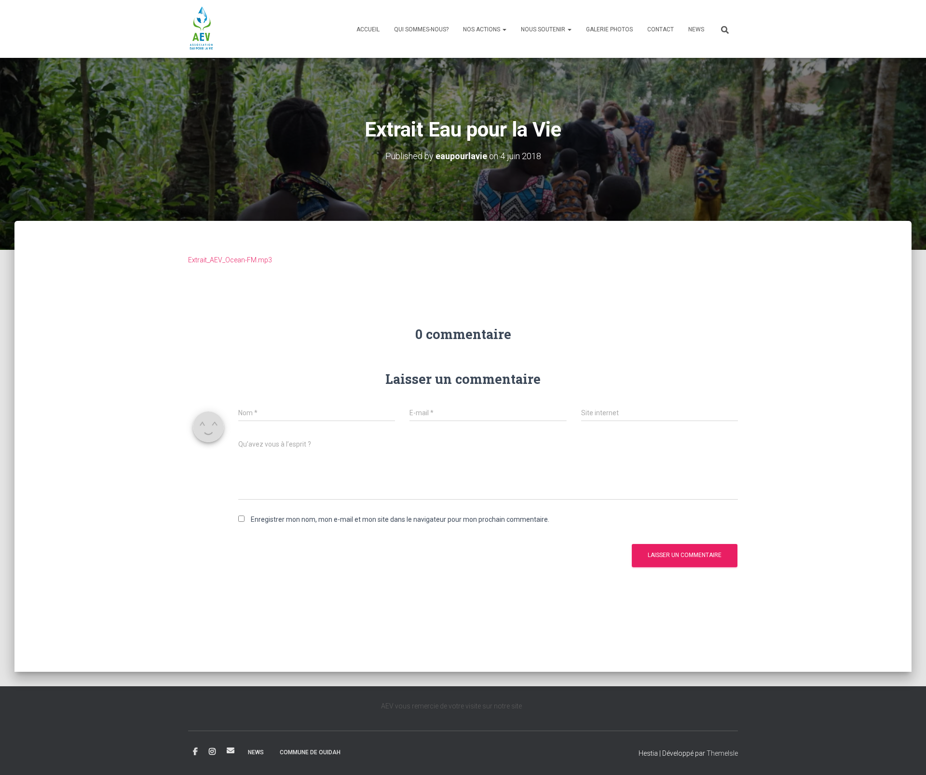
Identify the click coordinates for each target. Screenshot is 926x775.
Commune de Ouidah (310, 752)
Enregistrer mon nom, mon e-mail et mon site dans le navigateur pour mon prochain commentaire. (400, 519)
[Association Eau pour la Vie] (202, 29)
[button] (504, 29)
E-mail (230, 750)
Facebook (195, 752)
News (696, 29)
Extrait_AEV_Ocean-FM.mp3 (230, 260)
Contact (660, 29)
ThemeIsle (722, 753)
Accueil (368, 29)
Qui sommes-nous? (421, 29)
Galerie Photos (609, 29)
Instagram (212, 752)
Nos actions (482, 29)
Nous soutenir (544, 29)
